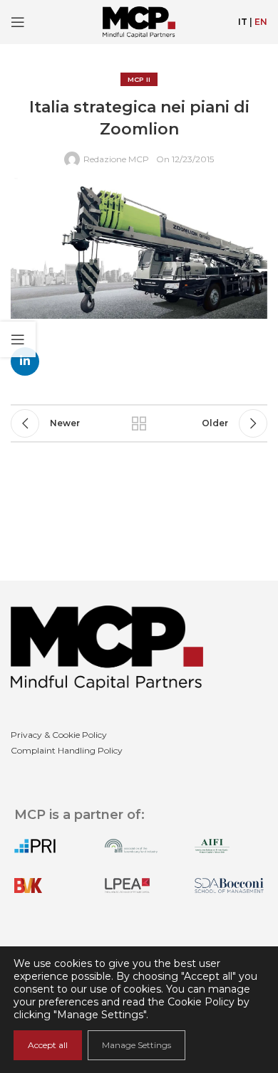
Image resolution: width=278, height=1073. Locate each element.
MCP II (139, 79)
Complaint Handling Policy (67, 750)
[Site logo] (139, 21)
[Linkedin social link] (25, 361)
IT (242, 21)
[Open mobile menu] (18, 22)
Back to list (139, 423)
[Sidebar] (18, 339)
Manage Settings (136, 1045)
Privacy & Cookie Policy (59, 734)
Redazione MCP (116, 159)
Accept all (48, 1045)
